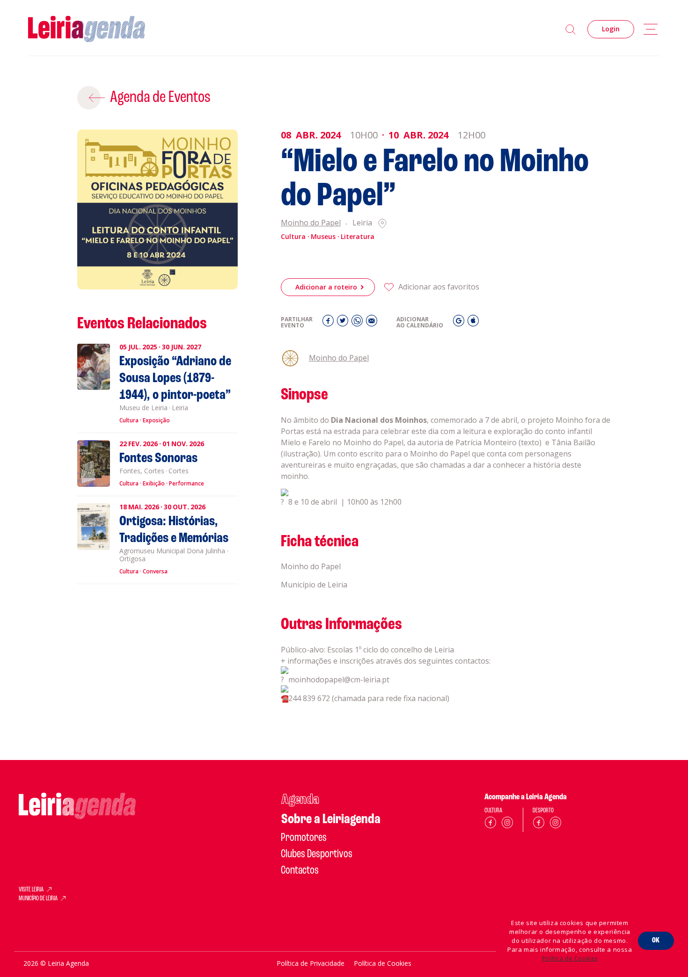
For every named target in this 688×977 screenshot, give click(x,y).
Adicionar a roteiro (326, 286)
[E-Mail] (372, 323)
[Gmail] (460, 323)
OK (656, 940)
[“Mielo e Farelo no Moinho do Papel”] (157, 210)
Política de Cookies (570, 959)
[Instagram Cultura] (507, 824)
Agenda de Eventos (160, 97)
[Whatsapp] (358, 323)
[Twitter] (344, 323)
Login (611, 28)
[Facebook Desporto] (539, 824)
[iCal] (473, 323)
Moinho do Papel (311, 223)
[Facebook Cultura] (490, 824)
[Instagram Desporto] (555, 824)
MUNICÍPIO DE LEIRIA (38, 899)
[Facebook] (329, 323)
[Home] (86, 29)
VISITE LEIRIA (31, 890)
